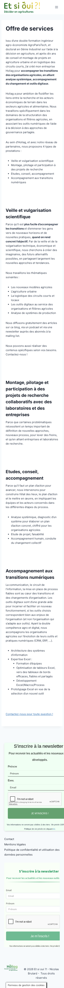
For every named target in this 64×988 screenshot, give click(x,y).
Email (11, 780)
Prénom (12, 766)
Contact (9, 839)
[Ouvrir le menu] (56, 7)
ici (54, 829)
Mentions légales (15, 844)
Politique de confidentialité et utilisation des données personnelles (32, 852)
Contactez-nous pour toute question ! (29, 714)
